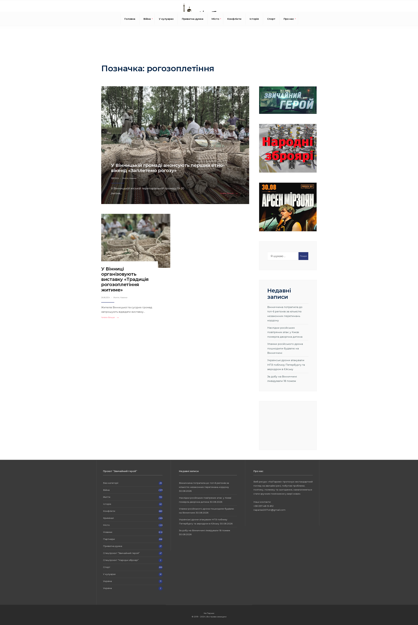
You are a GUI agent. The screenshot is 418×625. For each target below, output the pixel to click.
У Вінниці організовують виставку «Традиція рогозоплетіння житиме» (125, 279)
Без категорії (110, 483)
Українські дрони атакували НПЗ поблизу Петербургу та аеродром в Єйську (286, 365)
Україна (107, 581)
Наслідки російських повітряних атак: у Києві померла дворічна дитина (284, 332)
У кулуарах (166, 18)
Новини (133, 178)
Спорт (271, 18)
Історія (254, 18)
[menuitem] (147, 18)
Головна (129, 18)
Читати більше (229, 193)
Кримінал (108, 518)
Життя (125, 178)
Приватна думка (192, 18)
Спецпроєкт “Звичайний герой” (121, 553)
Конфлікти (234, 18)
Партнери (109, 539)
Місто (215, 18)
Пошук (303, 256)
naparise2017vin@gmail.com (269, 510)
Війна (147, 18)
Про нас (289, 18)
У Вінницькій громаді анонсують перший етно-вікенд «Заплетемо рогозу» (168, 167)
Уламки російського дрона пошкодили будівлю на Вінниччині (285, 348)
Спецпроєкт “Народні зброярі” (121, 560)
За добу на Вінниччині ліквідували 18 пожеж (204, 530)
